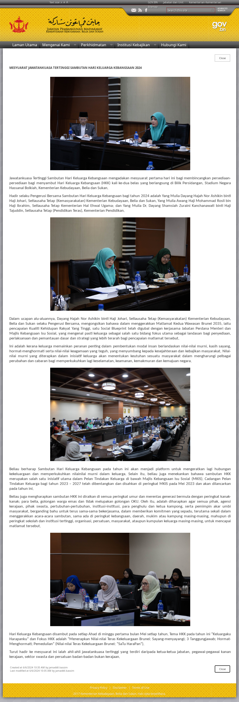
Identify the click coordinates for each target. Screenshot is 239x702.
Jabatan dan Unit (173, 2)
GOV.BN (153, 2)
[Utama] (61, 23)
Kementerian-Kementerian (205, 2)
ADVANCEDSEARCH (223, 9)
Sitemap (153, 6)
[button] (212, 10)
